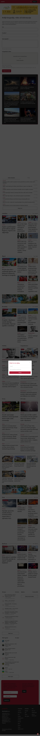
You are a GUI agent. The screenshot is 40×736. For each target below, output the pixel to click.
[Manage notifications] (38, 734)
